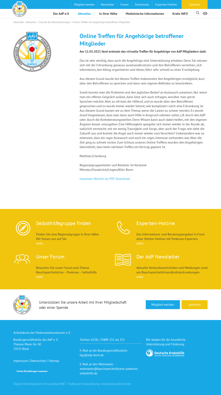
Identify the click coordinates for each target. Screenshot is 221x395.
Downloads (142, 4)
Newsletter (107, 4)
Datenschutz (38, 361)
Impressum (20, 361)
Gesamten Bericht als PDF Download (105, 179)
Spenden (194, 4)
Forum (125, 4)
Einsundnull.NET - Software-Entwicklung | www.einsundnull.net (87, 384)
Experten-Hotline (166, 4)
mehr (39, 243)
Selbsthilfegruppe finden (63, 223)
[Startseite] (19, 9)
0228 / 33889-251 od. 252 (108, 340)
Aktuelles (84, 14)
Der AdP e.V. (61, 14)
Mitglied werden (84, 4)
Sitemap (54, 361)
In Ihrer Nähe (108, 14)
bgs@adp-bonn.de (92, 355)
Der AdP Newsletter (158, 256)
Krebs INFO (180, 14)
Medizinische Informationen (145, 14)
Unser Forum (50, 256)
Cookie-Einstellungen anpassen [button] (32, 371)
